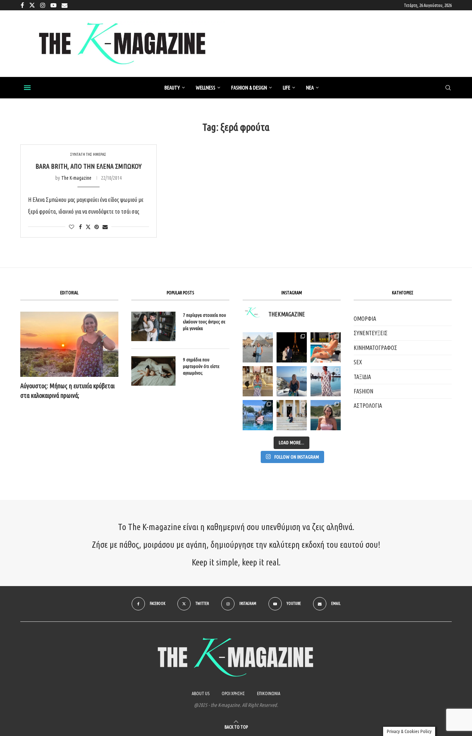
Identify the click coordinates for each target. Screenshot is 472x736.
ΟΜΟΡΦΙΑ (365, 318)
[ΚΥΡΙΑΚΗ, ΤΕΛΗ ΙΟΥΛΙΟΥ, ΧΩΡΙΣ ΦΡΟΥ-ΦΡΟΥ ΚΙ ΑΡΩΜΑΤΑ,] (325, 347)
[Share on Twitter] (88, 227)
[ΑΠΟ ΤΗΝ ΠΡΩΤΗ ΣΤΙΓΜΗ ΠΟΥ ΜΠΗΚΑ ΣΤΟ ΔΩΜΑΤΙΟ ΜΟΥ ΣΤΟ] (325, 381)
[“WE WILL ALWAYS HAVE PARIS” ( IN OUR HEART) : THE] (258, 347)
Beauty (172, 88)
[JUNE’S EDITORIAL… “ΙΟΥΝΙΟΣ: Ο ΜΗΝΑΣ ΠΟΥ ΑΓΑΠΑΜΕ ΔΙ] (325, 415)
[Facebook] (22, 5)
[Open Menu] (27, 88)
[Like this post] (71, 227)
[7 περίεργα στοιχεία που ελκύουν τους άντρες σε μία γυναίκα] (153, 326)
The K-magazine (76, 178)
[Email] (64, 5)
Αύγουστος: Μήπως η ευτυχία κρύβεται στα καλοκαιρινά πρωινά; (67, 390)
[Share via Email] (105, 227)
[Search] (448, 88)
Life (286, 88)
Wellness (205, 88)
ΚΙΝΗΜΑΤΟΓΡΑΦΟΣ (375, 347)
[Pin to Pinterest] (96, 227)
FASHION (363, 391)
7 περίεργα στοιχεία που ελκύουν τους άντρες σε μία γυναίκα (204, 321)
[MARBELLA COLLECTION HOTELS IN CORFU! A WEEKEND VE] (258, 415)
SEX (358, 362)
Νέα (310, 88)
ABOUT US (200, 693)
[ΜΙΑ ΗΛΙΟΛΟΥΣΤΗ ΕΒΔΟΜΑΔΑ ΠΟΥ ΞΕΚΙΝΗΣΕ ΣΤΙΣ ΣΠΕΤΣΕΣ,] (292, 415)
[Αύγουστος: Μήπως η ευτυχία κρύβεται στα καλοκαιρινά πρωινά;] (69, 344)
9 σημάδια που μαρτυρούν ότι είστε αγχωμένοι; (201, 366)
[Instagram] (43, 5)
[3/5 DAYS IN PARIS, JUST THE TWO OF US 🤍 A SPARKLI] (292, 347)
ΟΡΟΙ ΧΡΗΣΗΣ (233, 693)
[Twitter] (32, 5)
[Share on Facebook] (80, 227)
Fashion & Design (249, 88)
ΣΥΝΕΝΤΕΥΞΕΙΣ (371, 333)
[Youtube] (53, 5)
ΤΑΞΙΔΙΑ (362, 377)
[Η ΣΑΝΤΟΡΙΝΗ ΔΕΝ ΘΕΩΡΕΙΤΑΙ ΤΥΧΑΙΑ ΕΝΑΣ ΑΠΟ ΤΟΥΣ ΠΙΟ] (292, 381)
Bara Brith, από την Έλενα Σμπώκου (88, 166)
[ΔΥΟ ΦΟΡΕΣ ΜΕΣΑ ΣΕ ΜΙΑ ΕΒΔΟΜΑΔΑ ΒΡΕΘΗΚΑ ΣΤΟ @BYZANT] (258, 381)
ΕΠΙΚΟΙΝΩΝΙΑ (268, 693)
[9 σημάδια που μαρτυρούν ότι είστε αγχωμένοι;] (153, 371)
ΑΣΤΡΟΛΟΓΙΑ (368, 405)
